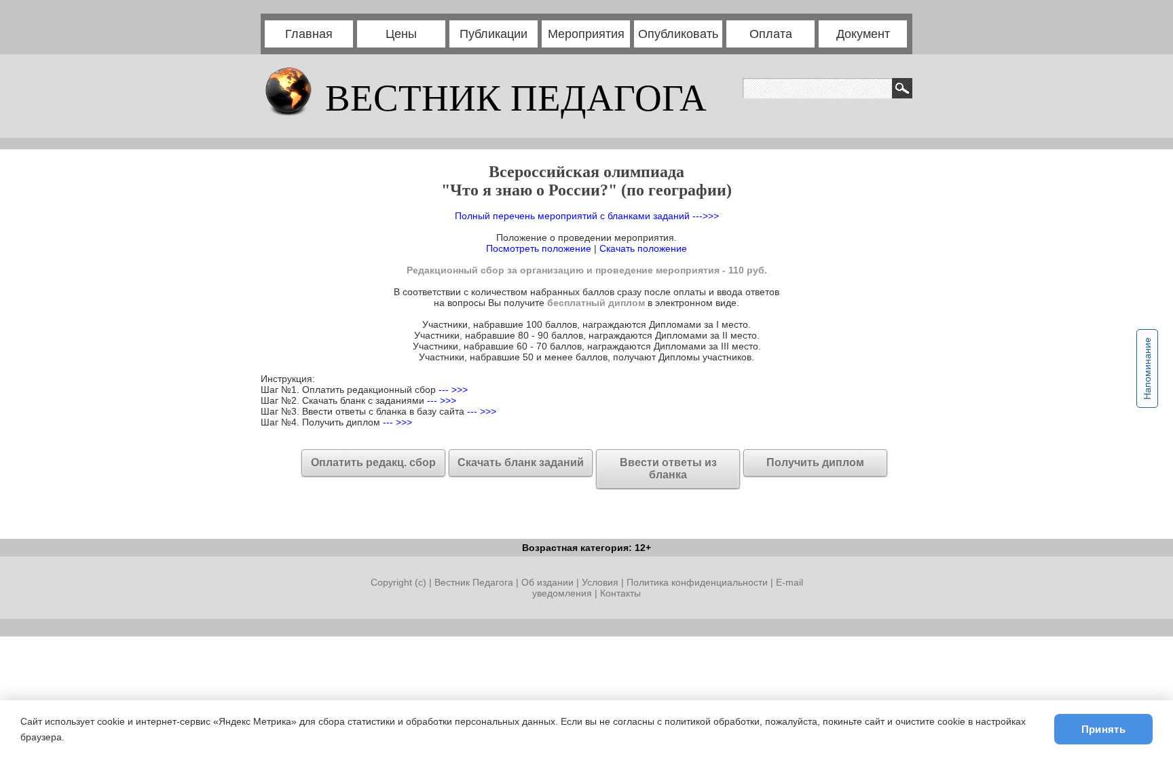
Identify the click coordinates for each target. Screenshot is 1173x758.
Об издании (547, 582)
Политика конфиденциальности (697, 582)
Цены (401, 34)
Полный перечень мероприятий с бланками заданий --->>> (587, 215)
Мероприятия (586, 34)
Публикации (493, 34)
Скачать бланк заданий (521, 462)
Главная (309, 34)
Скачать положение (643, 248)
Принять (1103, 729)
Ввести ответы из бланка (668, 468)
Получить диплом (815, 462)
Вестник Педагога (475, 582)
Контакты (620, 593)
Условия (601, 582)
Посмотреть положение (538, 248)
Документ (863, 34)
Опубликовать (678, 34)
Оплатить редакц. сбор (373, 462)
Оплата (770, 34)
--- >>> (452, 389)
